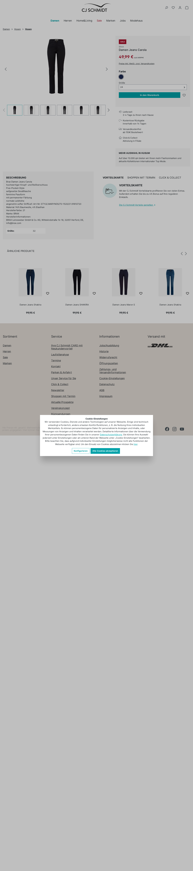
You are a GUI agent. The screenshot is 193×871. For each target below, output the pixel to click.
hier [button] (135, 444)
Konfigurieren (81, 451)
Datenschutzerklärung (111, 434)
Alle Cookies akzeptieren (105, 451)
